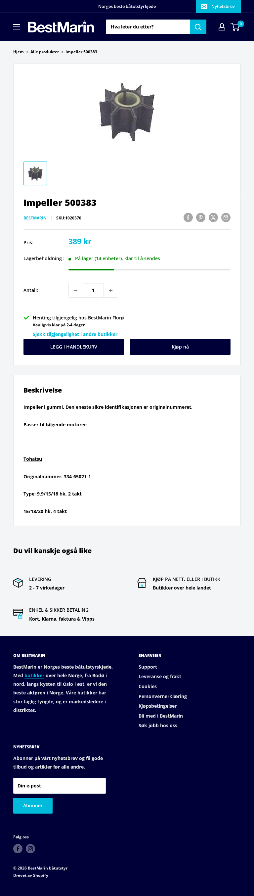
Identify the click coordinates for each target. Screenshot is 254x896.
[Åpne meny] (16, 26)
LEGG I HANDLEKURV (73, 347)
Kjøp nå (180, 347)
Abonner (33, 805)
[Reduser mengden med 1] (76, 290)
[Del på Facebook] (188, 217)
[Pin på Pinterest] (200, 217)
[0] (235, 27)
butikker (34, 675)
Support (148, 667)
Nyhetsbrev (223, 6)
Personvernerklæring (163, 696)
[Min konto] (222, 26)
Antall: (30, 290)
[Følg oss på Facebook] (17, 848)
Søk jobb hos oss (158, 725)
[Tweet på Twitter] (213, 217)
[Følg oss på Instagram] (30, 848)
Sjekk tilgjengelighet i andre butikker (75, 334)
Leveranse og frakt (160, 676)
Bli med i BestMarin (161, 716)
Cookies (148, 686)
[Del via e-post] (226, 217)
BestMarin (35, 218)
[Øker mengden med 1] (111, 290)
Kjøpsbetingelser (158, 706)
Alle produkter (44, 52)
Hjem (18, 52)
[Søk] (198, 27)
